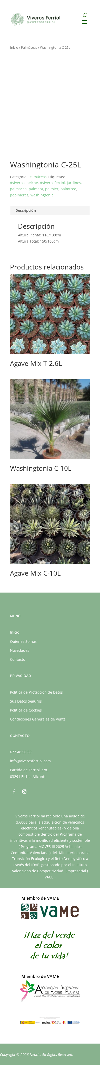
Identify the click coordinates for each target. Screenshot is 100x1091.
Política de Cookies (26, 710)
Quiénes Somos (23, 641)
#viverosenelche (24, 182)
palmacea (18, 188)
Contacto (17, 659)
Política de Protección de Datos (36, 692)
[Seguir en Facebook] (14, 791)
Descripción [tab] (25, 210)
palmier (51, 188)
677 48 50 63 (21, 751)
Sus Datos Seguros (26, 701)
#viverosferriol (52, 182)
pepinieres (19, 195)
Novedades (19, 650)
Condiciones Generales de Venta (38, 719)
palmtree (68, 188)
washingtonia (42, 195)
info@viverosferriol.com (30, 760)
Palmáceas (29, 47)
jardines (74, 182)
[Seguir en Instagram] (24, 791)
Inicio (14, 47)
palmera (36, 188)
